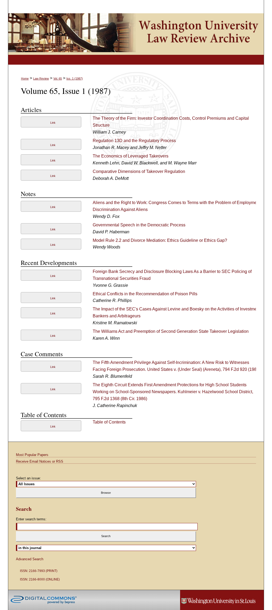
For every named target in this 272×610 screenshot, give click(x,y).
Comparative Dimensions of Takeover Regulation (139, 171)
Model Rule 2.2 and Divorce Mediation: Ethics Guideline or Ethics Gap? (160, 240)
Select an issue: (28, 478)
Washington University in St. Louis (222, 600)
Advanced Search (29, 559)
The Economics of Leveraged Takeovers (130, 156)
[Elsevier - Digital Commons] (43, 600)
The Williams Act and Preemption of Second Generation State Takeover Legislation (171, 331)
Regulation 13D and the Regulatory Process (134, 140)
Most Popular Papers (32, 455)
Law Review (41, 78)
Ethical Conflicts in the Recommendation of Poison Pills (145, 294)
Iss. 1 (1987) (74, 78)
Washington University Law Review (136, 34)
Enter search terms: (31, 519)
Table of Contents (109, 422)
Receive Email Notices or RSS (39, 461)
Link (53, 122)
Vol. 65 (57, 78)
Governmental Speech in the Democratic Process (139, 225)
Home (25, 78)
